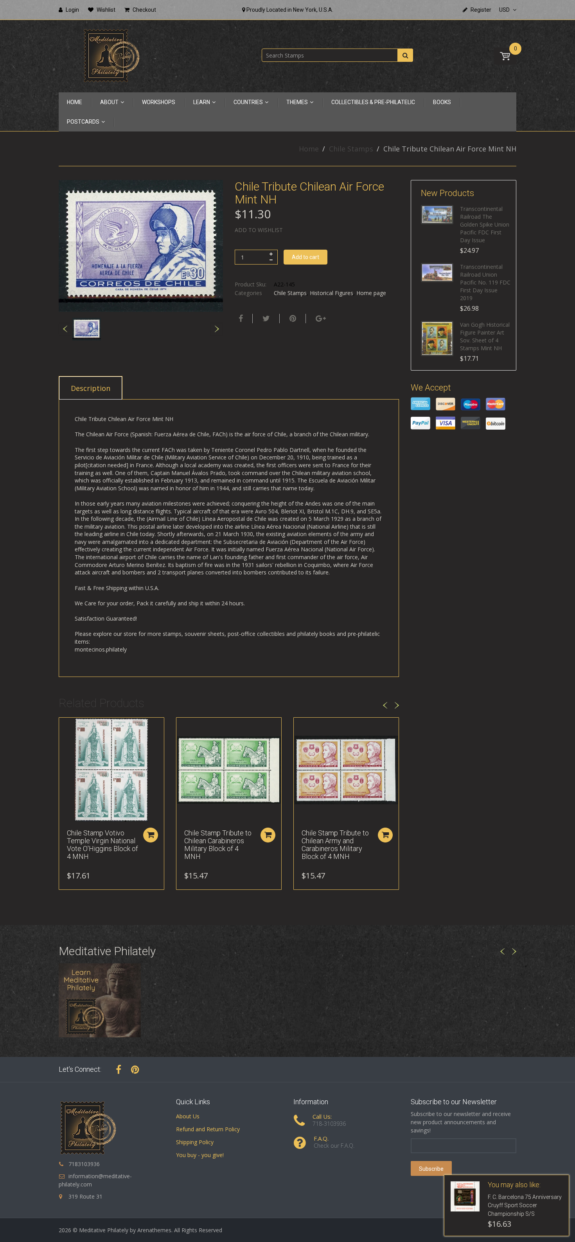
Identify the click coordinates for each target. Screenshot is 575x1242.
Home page (371, 293)
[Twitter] (265, 318)
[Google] (320, 318)
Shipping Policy (195, 1142)
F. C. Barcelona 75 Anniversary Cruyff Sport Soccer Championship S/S (525, 1205)
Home (309, 148)
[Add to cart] (150, 835)
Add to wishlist (259, 230)
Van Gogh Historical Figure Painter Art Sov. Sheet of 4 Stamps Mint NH (485, 336)
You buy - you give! (200, 1155)
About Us (187, 1116)
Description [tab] (90, 388)
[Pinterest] (135, 1069)
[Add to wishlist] (65, 727)
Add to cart (305, 257)
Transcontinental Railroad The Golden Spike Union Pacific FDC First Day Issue (484, 224)
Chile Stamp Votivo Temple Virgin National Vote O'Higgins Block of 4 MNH (102, 844)
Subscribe (431, 1169)
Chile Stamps (351, 148)
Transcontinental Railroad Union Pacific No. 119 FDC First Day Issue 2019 (485, 282)
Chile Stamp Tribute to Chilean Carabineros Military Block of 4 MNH (218, 844)
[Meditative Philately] (111, 55)
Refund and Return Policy (208, 1129)
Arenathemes (154, 1230)
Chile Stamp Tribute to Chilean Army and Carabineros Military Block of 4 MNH (335, 844)
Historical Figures (331, 293)
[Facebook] (240, 318)
